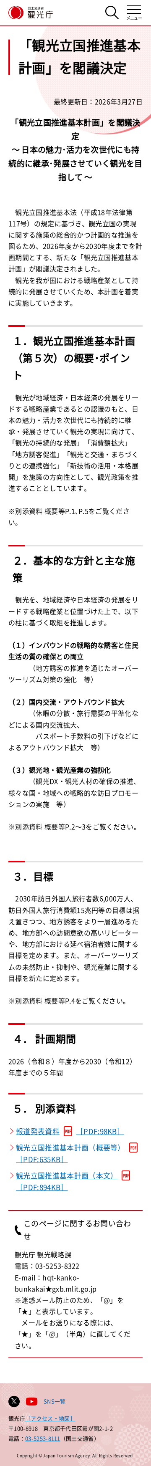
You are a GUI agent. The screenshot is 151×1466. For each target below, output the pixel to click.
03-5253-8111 (42, 1438)
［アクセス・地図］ (50, 1418)
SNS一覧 (55, 1401)
